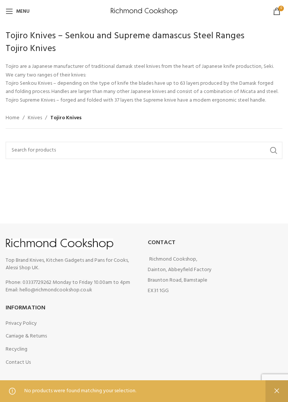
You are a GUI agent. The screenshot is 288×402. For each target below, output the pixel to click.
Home (13, 118)
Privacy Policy (21, 323)
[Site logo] (144, 11)
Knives (35, 118)
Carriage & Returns (26, 336)
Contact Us (18, 362)
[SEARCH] (273, 150)
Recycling (16, 349)
